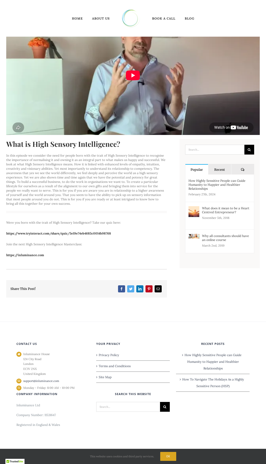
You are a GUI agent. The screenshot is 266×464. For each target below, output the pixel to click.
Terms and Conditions (115, 366)
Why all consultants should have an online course (225, 238)
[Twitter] (130, 288)
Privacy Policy (109, 355)
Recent (219, 170)
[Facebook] (121, 288)
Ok (168, 456)
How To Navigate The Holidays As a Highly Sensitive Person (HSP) (213, 382)
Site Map (105, 377)
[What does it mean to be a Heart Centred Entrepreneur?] (193, 209)
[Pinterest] (149, 288)
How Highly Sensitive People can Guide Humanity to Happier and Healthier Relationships (216, 185)
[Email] (158, 288)
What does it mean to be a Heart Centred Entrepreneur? (225, 210)
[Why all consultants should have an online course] (193, 237)
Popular (197, 170)
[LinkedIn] (139, 288)
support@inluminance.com (41, 381)
